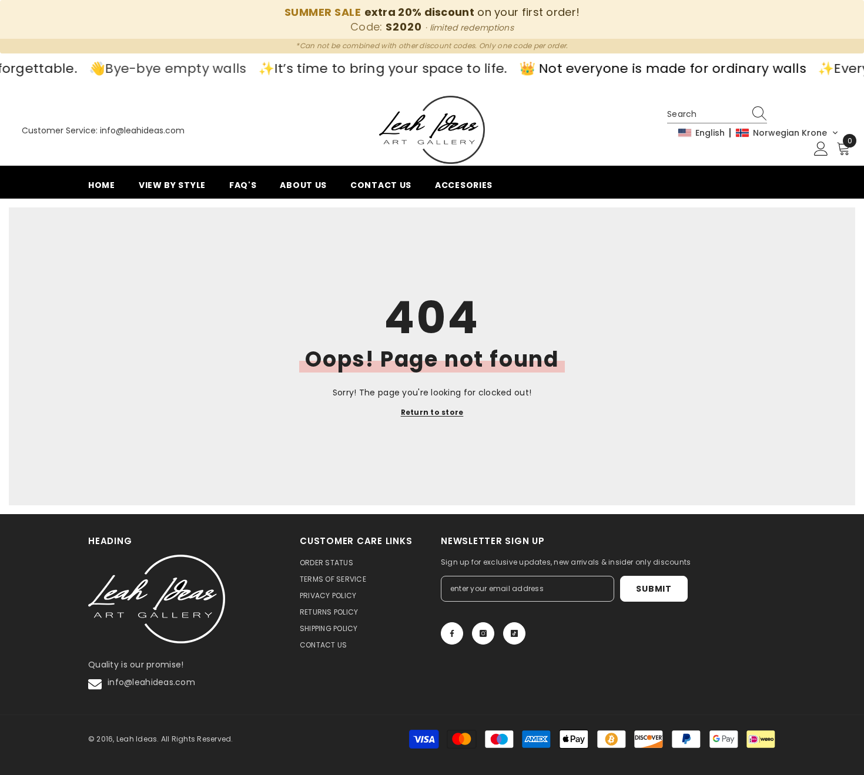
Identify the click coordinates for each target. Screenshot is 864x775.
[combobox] (706, 114)
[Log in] (821, 149)
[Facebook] (452, 633)
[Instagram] (483, 633)
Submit (653, 589)
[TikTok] (514, 633)
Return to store (432, 412)
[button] (758, 132)
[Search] (761, 114)
